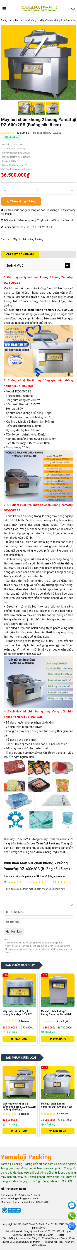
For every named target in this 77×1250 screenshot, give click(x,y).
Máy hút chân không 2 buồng (55, 20)
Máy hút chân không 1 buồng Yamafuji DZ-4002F (18, 1013)
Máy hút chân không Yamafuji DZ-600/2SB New (56, 1105)
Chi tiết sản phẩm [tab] (20, 254)
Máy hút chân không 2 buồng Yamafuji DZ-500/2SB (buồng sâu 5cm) (19, 1106)
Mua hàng (21, 1038)
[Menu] (4, 8)
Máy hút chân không (25, 20)
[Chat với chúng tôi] (72, 1226)
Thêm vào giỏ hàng (23, 201)
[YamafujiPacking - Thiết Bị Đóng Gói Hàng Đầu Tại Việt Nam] (39, 8)
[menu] (67, 265)
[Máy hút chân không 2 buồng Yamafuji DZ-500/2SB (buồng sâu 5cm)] (19, 1082)
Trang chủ (6, 20)
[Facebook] (72, 1205)
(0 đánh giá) (23, 133)
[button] (73, 8)
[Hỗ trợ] (72, 1215)
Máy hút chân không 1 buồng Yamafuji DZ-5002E (56, 1013)
